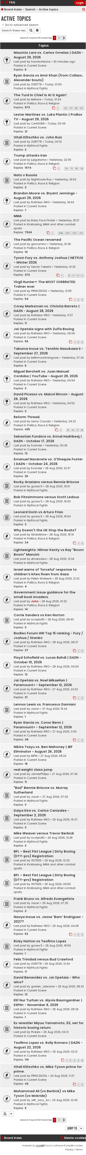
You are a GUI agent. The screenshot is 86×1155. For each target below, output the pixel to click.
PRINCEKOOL (39, 291)
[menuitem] (84, 10)
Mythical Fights (37, 88)
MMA (18, 216)
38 (76, 108)
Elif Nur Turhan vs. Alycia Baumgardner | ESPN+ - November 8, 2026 (48, 1002)
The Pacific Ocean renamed (37, 239)
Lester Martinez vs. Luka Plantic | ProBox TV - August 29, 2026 (48, 116)
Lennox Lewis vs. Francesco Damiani (45, 704)
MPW (34, 756)
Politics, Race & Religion (43, 103)
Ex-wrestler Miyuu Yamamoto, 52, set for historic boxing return (49, 1025)
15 (68, 430)
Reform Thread (26, 417)
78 (76, 168)
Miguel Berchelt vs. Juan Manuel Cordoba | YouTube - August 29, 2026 (46, 373)
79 (81, 168)
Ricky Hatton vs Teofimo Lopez (40, 941)
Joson (35, 709)
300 (74, 233)
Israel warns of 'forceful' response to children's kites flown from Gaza (45, 571)
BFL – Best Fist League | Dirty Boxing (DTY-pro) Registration (44, 853)
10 (78, 275)
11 (82, 275)
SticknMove (38, 534)
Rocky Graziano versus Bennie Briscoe (46, 482)
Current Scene (36, 65)
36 (65, 108)
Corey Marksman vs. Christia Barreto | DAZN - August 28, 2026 (47, 308)
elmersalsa (38, 559)
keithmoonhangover (45, 358)
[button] (64, 38)
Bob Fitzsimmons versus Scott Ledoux (46, 497)
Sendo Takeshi (41, 267)
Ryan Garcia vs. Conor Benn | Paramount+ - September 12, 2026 (43, 724)
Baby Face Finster (43, 220)
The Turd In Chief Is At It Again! (40, 95)
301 (81, 233)
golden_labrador (43, 986)
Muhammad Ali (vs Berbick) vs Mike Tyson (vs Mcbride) (44, 1093)
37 (71, 108)
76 (66, 168)
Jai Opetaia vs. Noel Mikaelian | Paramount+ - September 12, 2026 (43, 682)
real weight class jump (33, 769)
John (35, 601)
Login (80, 3)
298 (61, 233)
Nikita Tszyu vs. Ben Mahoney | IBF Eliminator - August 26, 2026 (43, 749)
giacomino (38, 244)
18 (82, 430)
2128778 (36, 84)
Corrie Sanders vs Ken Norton (39, 615)
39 (81, 108)
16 (73, 430)
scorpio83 (38, 619)
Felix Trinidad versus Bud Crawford (43, 959)
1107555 (36, 860)
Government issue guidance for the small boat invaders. (44, 594)
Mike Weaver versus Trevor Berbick (44, 833)
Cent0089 (38, 123)
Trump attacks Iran (30, 155)
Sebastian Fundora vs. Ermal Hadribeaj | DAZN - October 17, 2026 (48, 438)
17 (77, 430)
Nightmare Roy (41, 179)
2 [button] (59, 38)
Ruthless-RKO (40, 202)
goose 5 (36, 486)
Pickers (35, 1032)
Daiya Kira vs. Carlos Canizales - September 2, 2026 (41, 812)
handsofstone (40, 61)
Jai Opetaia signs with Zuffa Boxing (44, 329)
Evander (36, 445)
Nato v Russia (25, 175)
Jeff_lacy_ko (40, 1100)
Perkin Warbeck (41, 578)
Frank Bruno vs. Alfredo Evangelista (44, 899)
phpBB (39, 1145)
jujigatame (38, 160)
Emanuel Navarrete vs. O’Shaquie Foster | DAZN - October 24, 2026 (48, 461)
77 (71, 168)
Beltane (36, 99)
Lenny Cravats (41, 421)
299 (67, 233)
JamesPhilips (40, 774)
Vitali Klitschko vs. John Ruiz (38, 137)
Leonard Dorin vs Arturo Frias (38, 512)
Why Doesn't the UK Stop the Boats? (45, 530)
